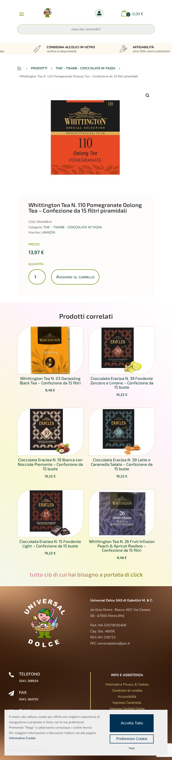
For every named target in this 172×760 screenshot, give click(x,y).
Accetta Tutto (132, 723)
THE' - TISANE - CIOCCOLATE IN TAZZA (72, 227)
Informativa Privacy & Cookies (127, 684)
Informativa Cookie (22, 738)
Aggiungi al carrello (75, 277)
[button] (148, 95)
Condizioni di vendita (127, 690)
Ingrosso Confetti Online (127, 708)
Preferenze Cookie (131, 739)
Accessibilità (127, 696)
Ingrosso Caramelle (127, 702)
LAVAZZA (48, 232)
